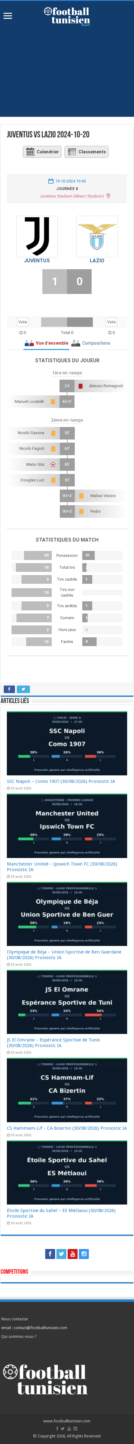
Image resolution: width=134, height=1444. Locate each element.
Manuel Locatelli (29, 401)
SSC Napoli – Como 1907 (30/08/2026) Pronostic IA (61, 781)
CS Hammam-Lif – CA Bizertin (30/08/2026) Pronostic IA (67, 1128)
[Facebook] (50, 1254)
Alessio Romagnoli (106, 385)
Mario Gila (35, 464)
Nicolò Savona (31, 432)
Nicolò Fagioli (31, 448)
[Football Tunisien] (67, 15)
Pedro (95, 511)
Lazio (97, 261)
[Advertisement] (67, 68)
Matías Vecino (103, 495)
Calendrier (48, 151)
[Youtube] (73, 1254)
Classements (92, 151)
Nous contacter (14, 1319)
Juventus (37, 261)
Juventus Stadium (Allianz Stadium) (72, 196)
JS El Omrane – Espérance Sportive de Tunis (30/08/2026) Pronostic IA (53, 1042)
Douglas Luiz (32, 480)
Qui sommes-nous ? (19, 1336)
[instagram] (84, 1254)
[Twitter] (61, 1254)
